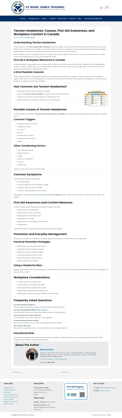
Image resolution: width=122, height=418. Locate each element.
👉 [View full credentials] (46, 359)
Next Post (65, 372)
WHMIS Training (8, 404)
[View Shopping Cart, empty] (106, 7)
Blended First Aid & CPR (10, 401)
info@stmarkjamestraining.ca (107, 387)
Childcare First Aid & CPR (11, 397)
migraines (44, 310)
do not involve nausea (46, 194)
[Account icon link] (101, 8)
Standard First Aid (9, 387)
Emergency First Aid (9, 390)
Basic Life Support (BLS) (10, 394)
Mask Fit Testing (8, 399)
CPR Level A (7, 392)
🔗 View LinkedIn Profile (60, 359)
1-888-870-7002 (104, 390)
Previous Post (16, 372)
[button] (110, 8)
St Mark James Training (45, 7)
